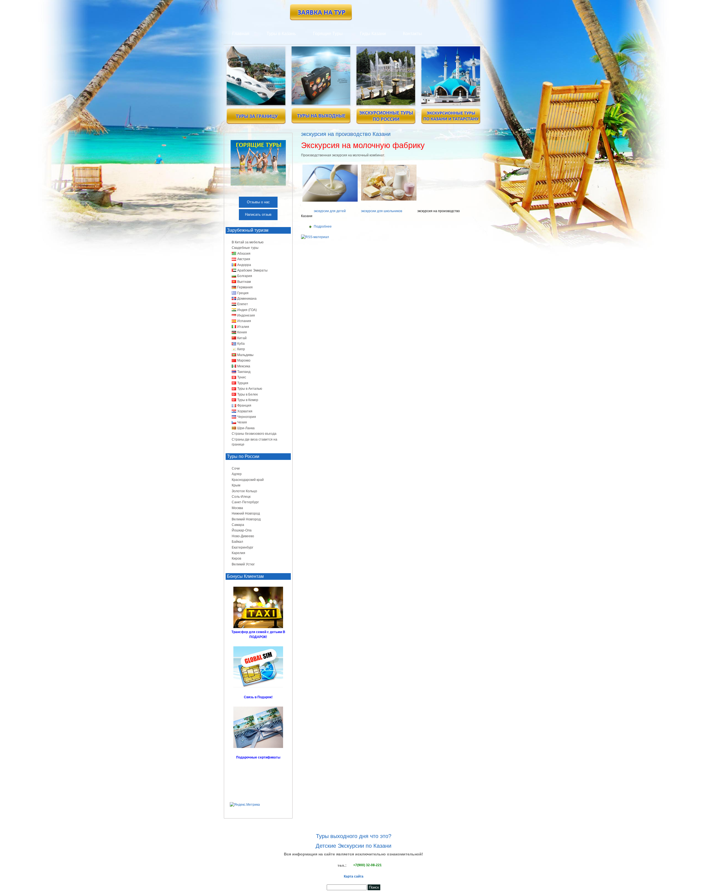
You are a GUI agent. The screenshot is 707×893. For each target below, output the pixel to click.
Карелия (238, 553)
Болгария (244, 276)
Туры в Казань (281, 33)
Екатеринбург (242, 547)
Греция (243, 293)
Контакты (412, 33)
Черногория (246, 417)
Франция (244, 405)
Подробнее (323, 226)
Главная (240, 33)
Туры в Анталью (249, 389)
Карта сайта (353, 876)
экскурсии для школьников (381, 211)
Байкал (237, 542)
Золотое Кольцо (244, 491)
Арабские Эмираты (252, 270)
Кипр (241, 349)
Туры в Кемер (247, 400)
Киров (236, 558)
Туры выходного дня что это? (353, 836)
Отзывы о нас (258, 202)
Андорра (244, 265)
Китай (242, 338)
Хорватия (244, 411)
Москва (237, 508)
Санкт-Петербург (245, 502)
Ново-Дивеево (243, 536)
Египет (242, 304)
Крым (236, 485)
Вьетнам (244, 282)
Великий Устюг (243, 564)
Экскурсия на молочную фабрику (363, 145)
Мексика (243, 366)
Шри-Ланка (246, 428)
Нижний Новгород (246, 513)
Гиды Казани (373, 33)
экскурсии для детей (330, 211)
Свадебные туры (245, 248)
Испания (244, 321)
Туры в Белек (247, 394)
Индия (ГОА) (247, 310)
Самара (238, 525)
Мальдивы (245, 355)
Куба (241, 344)
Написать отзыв (258, 214)
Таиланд (243, 372)
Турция (242, 383)
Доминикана (247, 299)
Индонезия (246, 315)
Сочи (236, 468)
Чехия (242, 422)
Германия (245, 287)
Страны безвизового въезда (254, 434)
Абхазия (243, 253)
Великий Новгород (246, 519)
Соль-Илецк (241, 497)
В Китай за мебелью (247, 242)
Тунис (241, 377)
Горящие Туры (328, 33)
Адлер (237, 474)
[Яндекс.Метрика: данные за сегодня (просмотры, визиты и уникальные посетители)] (245, 804)
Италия (243, 327)
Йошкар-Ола (242, 530)
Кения (242, 332)
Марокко (243, 360)
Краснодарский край (248, 480)
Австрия (243, 259)
